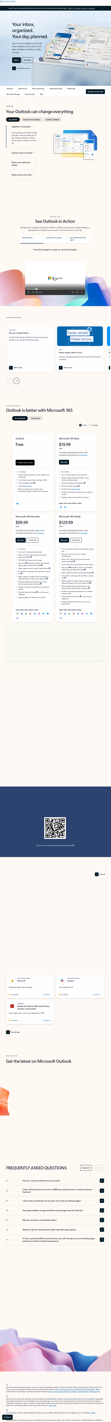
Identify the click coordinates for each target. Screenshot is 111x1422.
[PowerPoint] (30, 613)
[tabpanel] (55, 159)
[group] (30, 349)
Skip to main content (8, 1)
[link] (10, 89)
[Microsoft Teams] (17, 618)
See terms (83, 455)
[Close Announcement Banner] (102, 8)
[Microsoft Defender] (47, 613)
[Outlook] (60, 507)
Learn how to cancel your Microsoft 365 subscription (77, 1389)
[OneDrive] (65, 507)
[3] (7, 1410)
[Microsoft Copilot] (17, 613)
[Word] (21, 613)
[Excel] (26, 613)
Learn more (52, 1405)
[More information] (34, 483)
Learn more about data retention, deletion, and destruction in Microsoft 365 (74, 1392)
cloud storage (27, 486)
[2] (7, 1396)
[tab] (13, 119)
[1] (7, 1384)
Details (93, 1413)
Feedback (7, 1417)
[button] (15, 368)
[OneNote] (39, 613)
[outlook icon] (17, 503)
